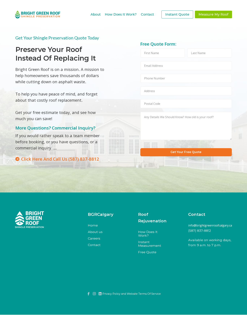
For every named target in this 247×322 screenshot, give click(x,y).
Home (93, 225)
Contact (94, 245)
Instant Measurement (149, 243)
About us (95, 232)
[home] (37, 14)
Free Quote (147, 252)
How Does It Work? (147, 233)
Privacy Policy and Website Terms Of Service (131, 293)
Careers (94, 238)
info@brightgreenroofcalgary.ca (210, 225)
